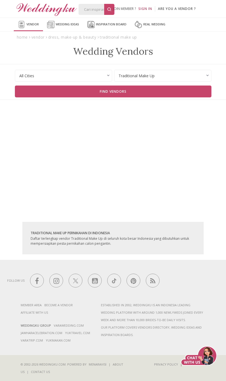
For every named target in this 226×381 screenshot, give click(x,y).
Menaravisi (97, 364)
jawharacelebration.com (41, 333)
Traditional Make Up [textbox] (137, 75)
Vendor (32, 24)
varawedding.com (69, 325)
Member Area (31, 305)
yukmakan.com (58, 340)
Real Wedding (153, 24)
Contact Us (40, 372)
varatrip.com (32, 340)
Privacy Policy (166, 364)
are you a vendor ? (177, 8)
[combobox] (63, 76)
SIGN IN (145, 8)
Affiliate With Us (34, 312)
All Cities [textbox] (26, 75)
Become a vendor (58, 305)
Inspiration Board (111, 24)
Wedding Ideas (67, 24)
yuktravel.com (77, 333)
